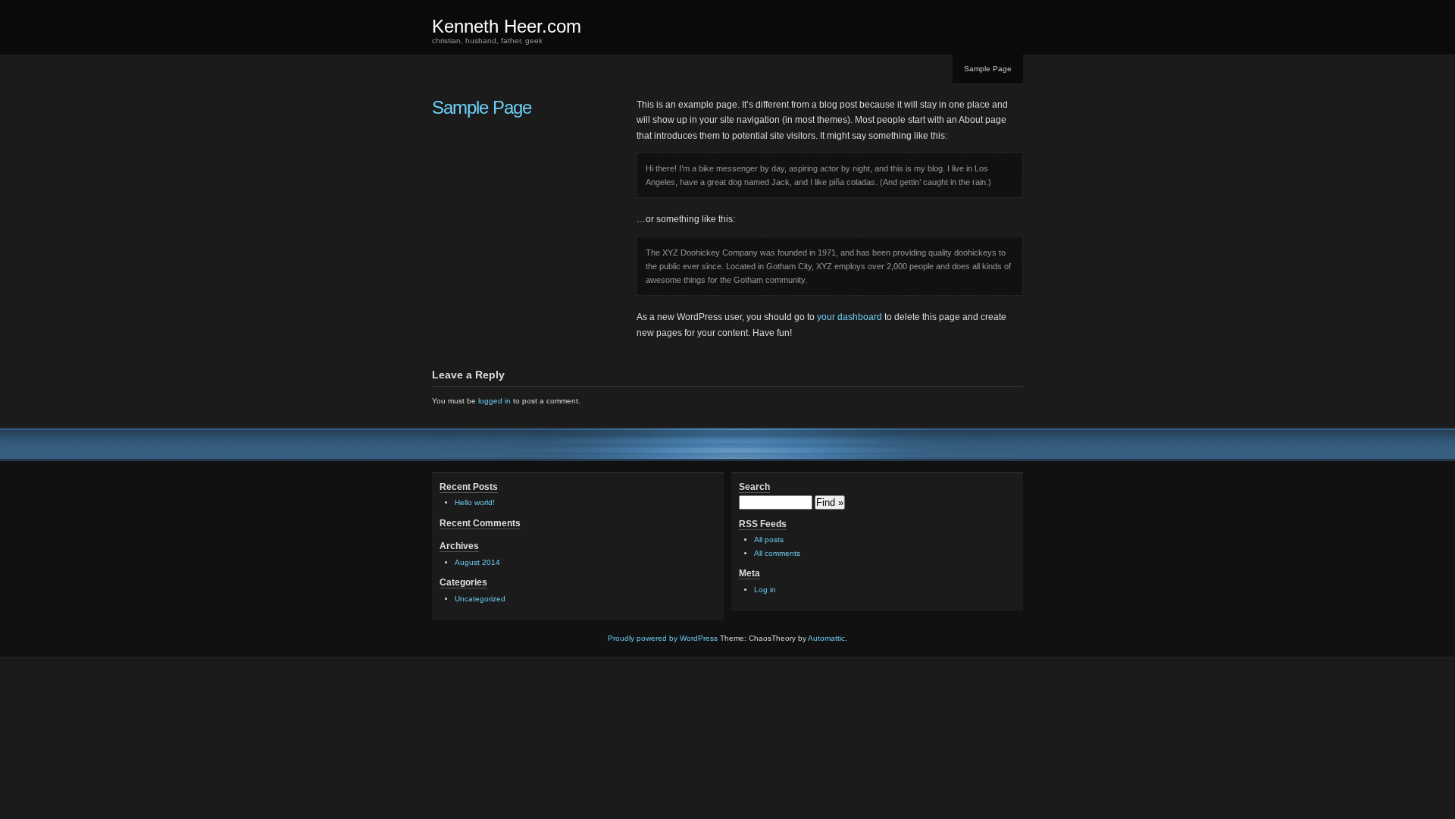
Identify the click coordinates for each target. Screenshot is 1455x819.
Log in (765, 589)
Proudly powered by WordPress (663, 638)
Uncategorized (480, 599)
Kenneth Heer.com (506, 26)
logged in (494, 401)
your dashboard (849, 317)
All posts (769, 539)
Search (754, 487)
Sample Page (988, 68)
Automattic (826, 638)
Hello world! (475, 502)
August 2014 (477, 562)
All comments (777, 553)
